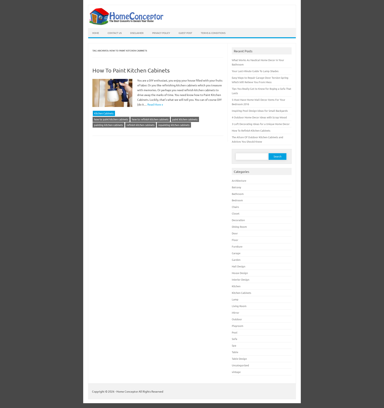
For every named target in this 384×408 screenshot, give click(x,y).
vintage (236, 372)
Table (235, 352)
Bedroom (237, 200)
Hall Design (238, 266)
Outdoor (237, 319)
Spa (234, 345)
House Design (240, 273)
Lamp (235, 299)
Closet (235, 213)
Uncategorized (240, 365)
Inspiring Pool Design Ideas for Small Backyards (260, 110)
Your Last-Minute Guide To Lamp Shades (255, 71)
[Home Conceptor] (127, 24)
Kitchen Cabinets (104, 113)
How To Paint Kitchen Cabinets (131, 70)
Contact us (115, 32)
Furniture (237, 246)
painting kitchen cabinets (108, 125)
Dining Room (239, 226)
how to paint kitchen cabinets (111, 119)
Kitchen (236, 286)
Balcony (236, 187)
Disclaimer (137, 32)
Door (235, 233)
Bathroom (238, 193)
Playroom (237, 325)
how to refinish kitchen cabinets (150, 119)
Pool (234, 332)
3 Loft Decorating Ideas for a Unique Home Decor (261, 124)
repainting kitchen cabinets (174, 125)
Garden (236, 259)
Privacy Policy (161, 32)
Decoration (238, 220)
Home (95, 32)
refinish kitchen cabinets (141, 125)
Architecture (239, 180)
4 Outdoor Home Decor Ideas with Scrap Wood (259, 117)
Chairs (235, 207)
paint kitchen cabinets (185, 119)
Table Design (239, 358)
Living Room (239, 306)
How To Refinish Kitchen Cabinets (251, 130)
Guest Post (185, 32)
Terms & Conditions (213, 32)
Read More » (155, 104)
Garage (236, 253)
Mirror (235, 312)
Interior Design (240, 279)
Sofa (234, 339)
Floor (235, 240)
